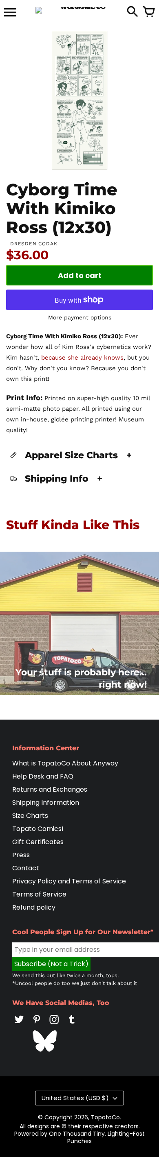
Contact (25, 868)
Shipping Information (45, 802)
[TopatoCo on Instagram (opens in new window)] (54, 1025)
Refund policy (33, 907)
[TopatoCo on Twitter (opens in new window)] (19, 1025)
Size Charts (30, 815)
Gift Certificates (38, 842)
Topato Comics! (38, 828)
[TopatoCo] (79, 10)
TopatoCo (105, 1117)
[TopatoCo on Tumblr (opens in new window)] (72, 1025)
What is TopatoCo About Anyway (65, 763)
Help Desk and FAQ (42, 776)
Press (21, 855)
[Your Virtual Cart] (149, 12)
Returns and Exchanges (49, 789)
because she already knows (82, 357)
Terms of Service (39, 894)
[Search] (132, 12)
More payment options (79, 317)
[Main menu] (10, 13)
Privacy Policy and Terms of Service (69, 881)
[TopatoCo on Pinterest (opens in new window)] (37, 1025)
